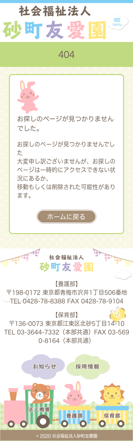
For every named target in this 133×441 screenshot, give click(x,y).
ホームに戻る (66, 217)
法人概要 (29, 410)
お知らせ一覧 (43, 367)
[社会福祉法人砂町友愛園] (54, 22)
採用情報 (89, 367)
